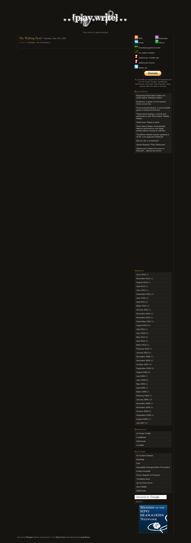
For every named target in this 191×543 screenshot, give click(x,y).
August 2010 (142, 325)
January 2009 (142, 400)
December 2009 (143, 357)
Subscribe (163, 38)
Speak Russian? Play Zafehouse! (150, 145)
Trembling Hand (143, 479)
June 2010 (141, 333)
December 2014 (143, 278)
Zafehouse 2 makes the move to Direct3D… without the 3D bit (150, 149)
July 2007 (140, 423)
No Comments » (44, 42)
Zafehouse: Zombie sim (148, 58)
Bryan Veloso (61, 537)
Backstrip (140, 459)
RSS (141, 38)
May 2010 (140, 337)
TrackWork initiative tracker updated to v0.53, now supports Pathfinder (152, 136)
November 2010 (143, 318)
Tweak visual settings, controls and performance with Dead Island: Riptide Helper (152, 116)
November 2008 (143, 407)
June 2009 (141, 380)
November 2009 (143, 360)
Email (141, 43)
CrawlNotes (141, 437)
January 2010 (142, 353)
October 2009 (142, 364)
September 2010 (143, 321)
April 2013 (140, 286)
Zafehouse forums (146, 63)
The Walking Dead (30, 38)
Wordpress (30, 537)
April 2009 (140, 388)
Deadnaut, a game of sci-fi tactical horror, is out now (151, 103)
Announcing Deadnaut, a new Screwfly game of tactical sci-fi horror (153, 109)
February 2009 (142, 396)
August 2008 (142, 419)
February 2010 (142, 349)
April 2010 (140, 341)
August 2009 (142, 372)
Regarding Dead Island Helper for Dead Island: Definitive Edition (150, 96)
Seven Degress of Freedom (148, 475)
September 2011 (143, 294)
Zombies (31, 42)
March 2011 (141, 306)
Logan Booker (85, 537)
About (161, 43)
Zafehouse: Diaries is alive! (147, 122)
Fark (138, 463)
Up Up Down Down (144, 483)
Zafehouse (141, 441)
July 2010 (140, 329)
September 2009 (143, 368)
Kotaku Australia (143, 471)
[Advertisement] (153, 210)
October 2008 (142, 411)
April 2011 (140, 302)
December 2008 (143, 403)
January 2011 (142, 310)
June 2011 (140, 298)
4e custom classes (146, 53)
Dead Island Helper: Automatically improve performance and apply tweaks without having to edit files (150, 128)
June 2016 (141, 275)
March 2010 (141, 345)
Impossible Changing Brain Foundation (153, 467)
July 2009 (140, 376)
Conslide (140, 445)
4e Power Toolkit (143, 433)
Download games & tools (149, 48)
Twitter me (142, 68)
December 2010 (143, 314)
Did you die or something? (147, 141)
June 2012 (141, 290)
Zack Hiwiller (141, 487)
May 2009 (140, 384)
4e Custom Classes (144, 455)
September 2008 (143, 415)
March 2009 (141, 392)
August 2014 (142, 282)
